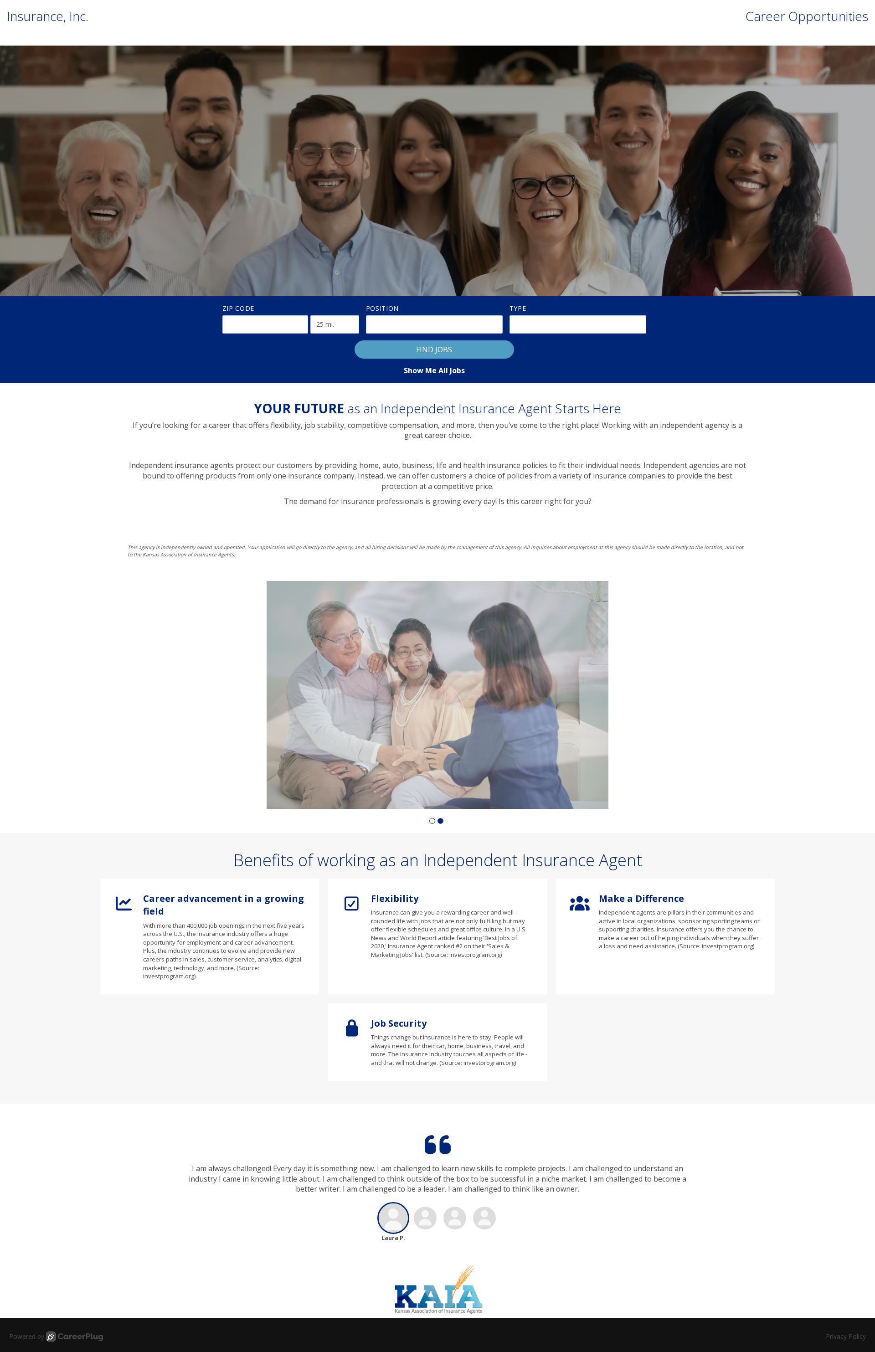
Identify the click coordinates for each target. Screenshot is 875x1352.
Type (518, 308)
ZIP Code (238, 308)
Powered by (26, 1336)
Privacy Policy (846, 1336)
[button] (432, 821)
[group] (437, 695)
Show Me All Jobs (434, 370)
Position (382, 308)
